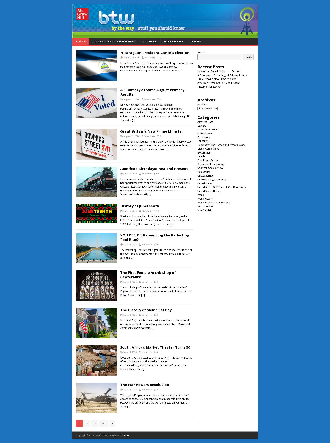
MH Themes (123, 435)
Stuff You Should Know (210, 167)
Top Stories (203, 171)
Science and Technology (210, 164)
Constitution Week (207, 129)
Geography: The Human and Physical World (221, 144)
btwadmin (149, 57)
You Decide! (204, 210)
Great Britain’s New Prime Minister (151, 131)
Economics (203, 137)
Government (204, 152)
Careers (195, 41)
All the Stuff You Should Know (114, 41)
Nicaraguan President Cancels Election (154, 52)
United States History (209, 191)
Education (202, 141)
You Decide (149, 41)
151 (103, 423)
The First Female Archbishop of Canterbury (148, 274)
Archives (202, 104)
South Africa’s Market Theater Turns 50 (155, 347)
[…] (180, 70)
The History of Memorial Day (146, 310)
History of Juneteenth (139, 206)
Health (201, 156)
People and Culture (208, 160)
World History (205, 198)
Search (201, 52)
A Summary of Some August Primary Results (152, 92)
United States (204, 183)
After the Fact (173, 41)
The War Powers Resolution (144, 384)
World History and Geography (213, 202)
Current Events (205, 133)
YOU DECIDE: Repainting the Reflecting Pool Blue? (154, 237)
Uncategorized (205, 175)
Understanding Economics (212, 179)
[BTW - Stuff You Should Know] (165, 36)
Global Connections (208, 148)
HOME (79, 41)
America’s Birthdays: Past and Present (154, 168)
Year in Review (205, 206)
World (200, 194)
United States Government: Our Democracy (221, 187)
